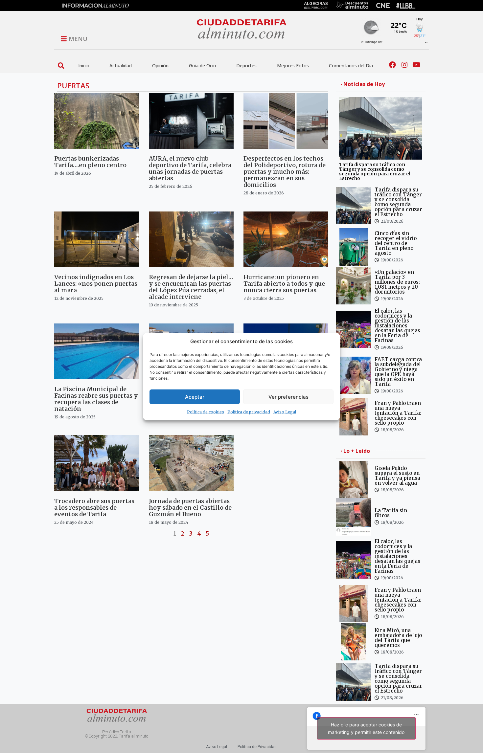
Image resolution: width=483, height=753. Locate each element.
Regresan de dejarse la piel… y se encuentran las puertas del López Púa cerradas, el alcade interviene (191, 286)
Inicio (83, 65)
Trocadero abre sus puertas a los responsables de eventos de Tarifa (94, 507)
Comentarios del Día (351, 65)
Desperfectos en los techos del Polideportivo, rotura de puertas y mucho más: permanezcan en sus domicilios (284, 171)
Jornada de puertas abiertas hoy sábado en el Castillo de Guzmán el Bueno (190, 507)
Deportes (246, 65)
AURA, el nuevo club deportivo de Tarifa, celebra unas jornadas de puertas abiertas (190, 168)
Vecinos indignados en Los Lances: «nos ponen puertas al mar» (95, 283)
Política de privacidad (248, 412)
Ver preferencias (288, 396)
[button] (61, 65)
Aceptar (194, 396)
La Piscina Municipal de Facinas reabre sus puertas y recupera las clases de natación (96, 398)
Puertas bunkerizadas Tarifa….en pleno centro (90, 162)
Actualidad (120, 65)
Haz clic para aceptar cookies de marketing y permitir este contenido (366, 728)
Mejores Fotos (293, 65)
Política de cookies (205, 412)
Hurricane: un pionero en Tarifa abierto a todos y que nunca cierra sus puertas (284, 283)
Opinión (160, 65)
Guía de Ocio (202, 65)
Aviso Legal (284, 412)
